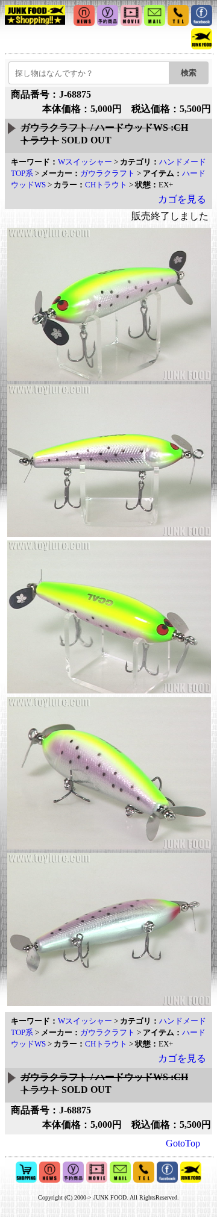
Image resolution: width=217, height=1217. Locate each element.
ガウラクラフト (107, 173)
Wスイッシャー (85, 161)
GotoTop (183, 1143)
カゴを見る (182, 199)
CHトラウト (106, 184)
